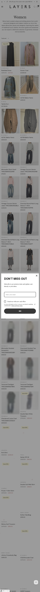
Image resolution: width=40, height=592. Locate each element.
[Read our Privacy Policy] (35, 304)
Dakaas (7, 590)
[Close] (36, 275)
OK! (20, 311)
